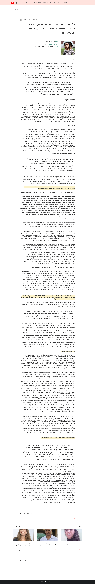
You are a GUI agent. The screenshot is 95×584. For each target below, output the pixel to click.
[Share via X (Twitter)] (24, 513)
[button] (80, 9)
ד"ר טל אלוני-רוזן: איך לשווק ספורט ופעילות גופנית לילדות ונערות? (22, 545)
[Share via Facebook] (20, 513)
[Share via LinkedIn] (28, 513)
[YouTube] (12, 2)
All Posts (15, 9)
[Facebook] (16, 2)
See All (80, 526)
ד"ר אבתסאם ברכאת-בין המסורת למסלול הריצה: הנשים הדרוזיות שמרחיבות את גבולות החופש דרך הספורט (71, 545)
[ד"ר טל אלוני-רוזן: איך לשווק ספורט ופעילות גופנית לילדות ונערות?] (23, 535)
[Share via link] (31, 513)
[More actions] (74, 20)
